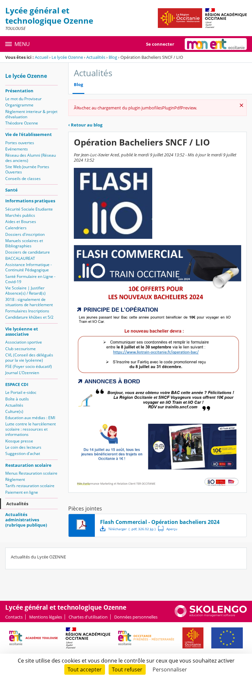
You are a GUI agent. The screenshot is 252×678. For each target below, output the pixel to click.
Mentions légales (45, 617)
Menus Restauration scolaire (31, 473)
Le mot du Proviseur (23, 99)
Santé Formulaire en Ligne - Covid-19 (30, 279)
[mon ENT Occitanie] (216, 44)
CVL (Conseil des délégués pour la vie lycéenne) (29, 357)
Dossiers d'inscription (25, 234)
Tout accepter (85, 669)
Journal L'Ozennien (22, 372)
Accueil (41, 57)
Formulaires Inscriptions (27, 311)
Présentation (19, 91)
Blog (113, 57)
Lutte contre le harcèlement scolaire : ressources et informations (30, 429)
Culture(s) (14, 411)
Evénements (16, 149)
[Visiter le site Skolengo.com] (211, 616)
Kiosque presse (19, 441)
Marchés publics (20, 215)
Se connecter (160, 44)
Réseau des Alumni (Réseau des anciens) (30, 157)
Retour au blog (85, 125)
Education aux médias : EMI (30, 417)
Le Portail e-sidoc (20, 392)
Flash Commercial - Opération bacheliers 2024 (160, 522)
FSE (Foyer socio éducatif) (28, 366)
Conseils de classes (23, 178)
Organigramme (19, 105)
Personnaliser (170, 669)
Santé (11, 190)
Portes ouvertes (19, 143)
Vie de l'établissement (28, 134)
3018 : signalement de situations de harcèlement (29, 302)
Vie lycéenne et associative (21, 331)
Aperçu (167, 528)
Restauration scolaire (28, 465)
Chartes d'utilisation (88, 617)
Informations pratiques (30, 201)
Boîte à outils (17, 399)
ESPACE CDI (16, 384)
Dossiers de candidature (27, 252)
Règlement (15, 479)
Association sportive (23, 342)
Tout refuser (127, 669)
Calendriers (16, 228)
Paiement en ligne (21, 492)
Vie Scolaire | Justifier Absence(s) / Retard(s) (25, 290)
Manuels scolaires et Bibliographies (24, 243)
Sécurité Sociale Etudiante (29, 209)
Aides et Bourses (20, 221)
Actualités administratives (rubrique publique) (26, 519)
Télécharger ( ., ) (132, 529)
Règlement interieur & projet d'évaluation (31, 114)
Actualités (95, 57)
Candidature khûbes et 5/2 (29, 317)
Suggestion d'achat (22, 453)
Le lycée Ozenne (67, 57)
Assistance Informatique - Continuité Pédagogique (28, 267)
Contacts (14, 617)
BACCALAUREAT (20, 258)
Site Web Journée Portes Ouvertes (27, 169)
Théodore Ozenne (21, 123)
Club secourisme (20, 348)
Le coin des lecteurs (23, 447)
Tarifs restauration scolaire (29, 485)
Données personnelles (136, 617)
